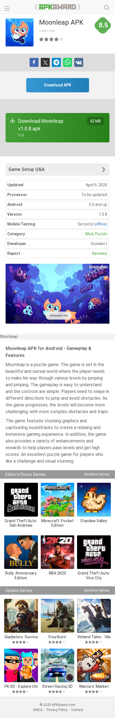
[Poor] (41, 39)
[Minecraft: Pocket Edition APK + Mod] (58, 500)
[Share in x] (45, 62)
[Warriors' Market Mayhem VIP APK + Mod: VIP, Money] (94, 665)
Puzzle (101, 234)
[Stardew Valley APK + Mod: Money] (94, 500)
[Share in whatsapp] (67, 62)
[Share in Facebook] (34, 62)
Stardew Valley (93, 521)
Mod (89, 234)
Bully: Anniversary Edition (21, 575)
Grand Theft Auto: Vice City (94, 575)
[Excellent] (61, 39)
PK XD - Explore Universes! (21, 686)
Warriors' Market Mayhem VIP (94, 686)
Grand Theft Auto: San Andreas (21, 523)
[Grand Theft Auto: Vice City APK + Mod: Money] (94, 552)
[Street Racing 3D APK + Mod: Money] (58, 665)
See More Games (96, 474)
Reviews (99, 253)
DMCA (38, 710)
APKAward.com (57, 7)
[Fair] (46, 39)
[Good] (51, 39)
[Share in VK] (78, 62)
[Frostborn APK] (58, 616)
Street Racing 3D (57, 686)
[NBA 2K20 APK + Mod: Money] (58, 552)
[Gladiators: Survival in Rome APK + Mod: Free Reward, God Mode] (21, 616)
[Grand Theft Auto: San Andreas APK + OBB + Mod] (21, 500)
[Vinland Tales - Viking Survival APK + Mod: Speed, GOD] (94, 616)
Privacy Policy (57, 710)
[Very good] (56, 39)
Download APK (57, 85)
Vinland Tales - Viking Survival (94, 637)
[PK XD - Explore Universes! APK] (21, 665)
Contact (77, 710)
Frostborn (57, 637)
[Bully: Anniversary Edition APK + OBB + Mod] (21, 552)
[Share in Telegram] (56, 62)
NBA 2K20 (57, 573)
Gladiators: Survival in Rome (21, 637)
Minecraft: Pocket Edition (57, 523)
